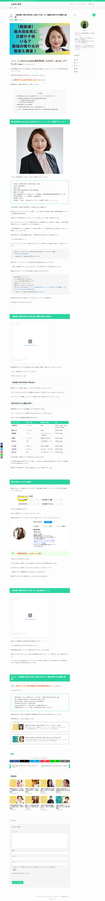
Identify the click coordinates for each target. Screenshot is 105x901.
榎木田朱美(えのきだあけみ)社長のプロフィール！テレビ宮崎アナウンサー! (37, 96)
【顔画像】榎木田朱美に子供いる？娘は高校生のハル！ (32, 107)
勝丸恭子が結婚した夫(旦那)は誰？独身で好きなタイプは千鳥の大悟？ (43, 737)
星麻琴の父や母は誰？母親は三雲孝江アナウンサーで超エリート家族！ (43, 725)
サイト (13, 861)
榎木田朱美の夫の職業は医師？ (27, 102)
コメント (14, 831)
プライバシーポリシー (49, 896)
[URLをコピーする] (65, 761)
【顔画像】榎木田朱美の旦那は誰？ (28, 100)
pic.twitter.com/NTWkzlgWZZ (21, 253)
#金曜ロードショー (30, 287)
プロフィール (40, 896)
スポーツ (77, 65)
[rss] (93, 1)
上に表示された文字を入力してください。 (21, 873)
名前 (13, 850)
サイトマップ (58, 896)
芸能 (16, 19)
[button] (14, 761)
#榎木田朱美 (38, 287)
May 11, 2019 (36, 256)
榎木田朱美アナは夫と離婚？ (25, 104)
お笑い (76, 59)
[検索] (94, 1)
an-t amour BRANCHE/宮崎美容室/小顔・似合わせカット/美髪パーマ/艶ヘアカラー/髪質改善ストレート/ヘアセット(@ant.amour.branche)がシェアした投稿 (47, 363)
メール (14, 856)
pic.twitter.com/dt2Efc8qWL (27, 289)
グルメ (76, 62)
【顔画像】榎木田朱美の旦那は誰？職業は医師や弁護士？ (32, 98)
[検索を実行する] (93, 15)
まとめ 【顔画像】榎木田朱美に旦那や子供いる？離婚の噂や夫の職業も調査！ (38, 109)
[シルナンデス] (16, 4)
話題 (76, 71)
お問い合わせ (65, 896)
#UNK (53, 287)
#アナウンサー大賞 (46, 287)
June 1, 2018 (40, 291)
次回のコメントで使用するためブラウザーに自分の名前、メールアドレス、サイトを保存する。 (34, 867)
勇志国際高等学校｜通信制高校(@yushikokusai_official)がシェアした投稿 (30, 637)
